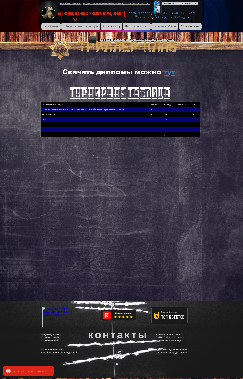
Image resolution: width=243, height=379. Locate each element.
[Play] (92, 39)
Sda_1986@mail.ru (50, 334)
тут (169, 72)
